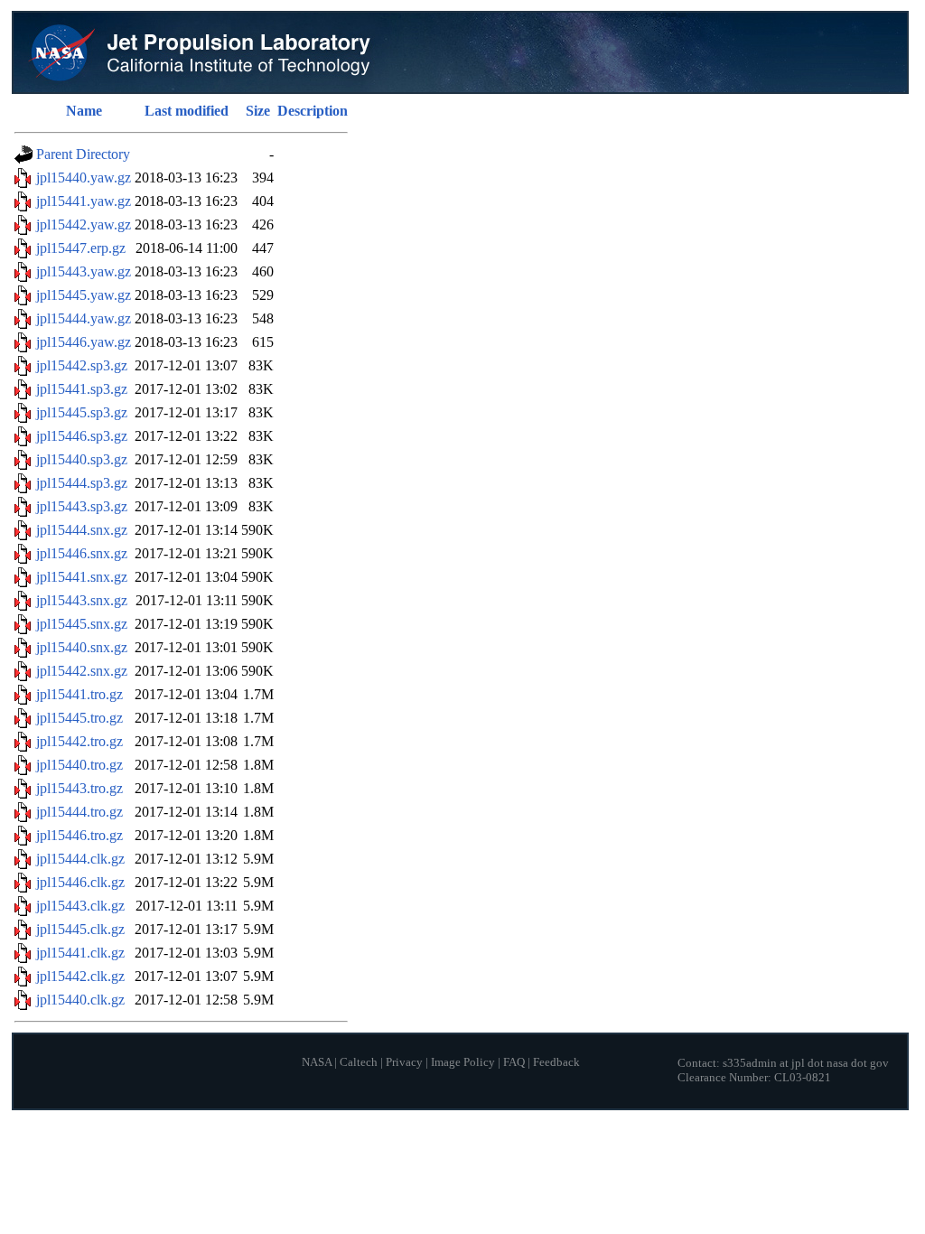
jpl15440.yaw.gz (83, 177)
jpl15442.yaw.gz (83, 224)
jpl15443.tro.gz (79, 788)
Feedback (556, 1062)
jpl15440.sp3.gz (81, 459)
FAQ (514, 1062)
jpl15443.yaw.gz (83, 271)
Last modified (187, 110)
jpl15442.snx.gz (81, 670)
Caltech (359, 1062)
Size (258, 110)
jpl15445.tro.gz (79, 717)
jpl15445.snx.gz (81, 623)
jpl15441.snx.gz (81, 576)
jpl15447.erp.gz (81, 248)
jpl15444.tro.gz (79, 811)
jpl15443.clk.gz (80, 905)
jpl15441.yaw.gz (83, 201)
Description (312, 110)
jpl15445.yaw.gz (83, 295)
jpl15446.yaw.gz (83, 342)
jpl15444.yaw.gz (83, 318)
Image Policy (463, 1062)
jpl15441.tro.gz (79, 694)
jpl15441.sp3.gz (81, 389)
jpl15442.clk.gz (80, 976)
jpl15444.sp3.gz (81, 483)
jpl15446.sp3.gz (81, 436)
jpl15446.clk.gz (80, 882)
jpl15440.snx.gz (81, 647)
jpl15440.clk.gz (80, 999)
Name (84, 110)
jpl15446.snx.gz (81, 553)
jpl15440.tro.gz (79, 764)
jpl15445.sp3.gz (81, 412)
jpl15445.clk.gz (80, 929)
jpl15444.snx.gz (81, 530)
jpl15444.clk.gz (80, 858)
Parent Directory (83, 154)
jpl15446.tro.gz (79, 835)
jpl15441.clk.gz (80, 952)
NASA (317, 1062)
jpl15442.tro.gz (79, 741)
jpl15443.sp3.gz (81, 506)
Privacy (404, 1062)
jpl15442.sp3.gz (81, 365)
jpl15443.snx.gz (81, 600)
